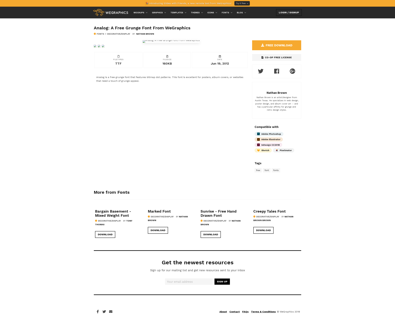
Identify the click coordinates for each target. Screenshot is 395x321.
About (223, 311)
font (267, 170)
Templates (176, 12)
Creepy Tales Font (269, 211)
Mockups (139, 12)
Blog (240, 12)
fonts (276, 170)
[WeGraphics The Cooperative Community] (110, 12)
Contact (234, 311)
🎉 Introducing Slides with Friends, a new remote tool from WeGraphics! (196, 3)
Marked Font (159, 211)
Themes (195, 12)
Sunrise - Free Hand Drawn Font (219, 213)
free (258, 170)
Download (105, 234)
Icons (210, 12)
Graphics (157, 12)
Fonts (225, 12)
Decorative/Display (118, 34)
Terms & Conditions (263, 311)
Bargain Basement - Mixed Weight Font (113, 213)
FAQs (245, 311)
